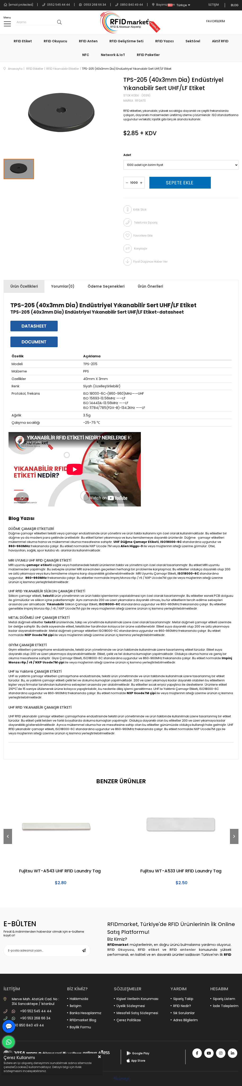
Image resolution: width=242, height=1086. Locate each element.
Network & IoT (113, 54)
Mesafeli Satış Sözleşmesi (137, 1013)
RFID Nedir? (182, 1006)
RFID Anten (88, 41)
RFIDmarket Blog (83, 1020)
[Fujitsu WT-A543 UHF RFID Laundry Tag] (60, 827)
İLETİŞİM (213, 5)
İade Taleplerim (225, 1006)
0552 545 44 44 (58, 4)
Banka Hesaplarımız (85, 1013)
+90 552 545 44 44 (36, 1011)
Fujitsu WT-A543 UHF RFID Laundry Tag (60, 871)
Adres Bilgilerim (185, 1020)
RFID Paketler (148, 54)
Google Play (140, 1053)
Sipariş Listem (224, 999)
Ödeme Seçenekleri (106, 286)
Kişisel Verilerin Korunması (137, 999)
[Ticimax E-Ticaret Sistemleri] (121, 1079)
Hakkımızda (79, 999)
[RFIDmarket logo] (128, 22)
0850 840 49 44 (131, 4)
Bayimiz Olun (165, 4)
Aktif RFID (220, 41)
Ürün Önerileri (150, 286)
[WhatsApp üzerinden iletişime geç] (8, 1042)
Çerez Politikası (129, 1020)
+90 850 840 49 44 (28, 1025)
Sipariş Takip (183, 999)
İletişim (75, 1006)
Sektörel (193, 41)
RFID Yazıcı (164, 41)
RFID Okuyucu (55, 41)
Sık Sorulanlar (184, 1013)
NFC (85, 54)
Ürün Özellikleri (24, 286)
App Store (138, 1061)
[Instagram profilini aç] (220, 1053)
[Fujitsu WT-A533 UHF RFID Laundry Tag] (181, 827)
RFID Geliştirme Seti (126, 41)
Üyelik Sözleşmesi (131, 1006)
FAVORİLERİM (215, 21)
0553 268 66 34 (94, 4)
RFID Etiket (23, 41)
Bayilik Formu (80, 1027)
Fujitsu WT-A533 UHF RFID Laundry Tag (180, 871)
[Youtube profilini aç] (209, 1053)
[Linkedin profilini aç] (232, 1053)
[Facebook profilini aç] (197, 1053)
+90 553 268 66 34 (35, 1018)
